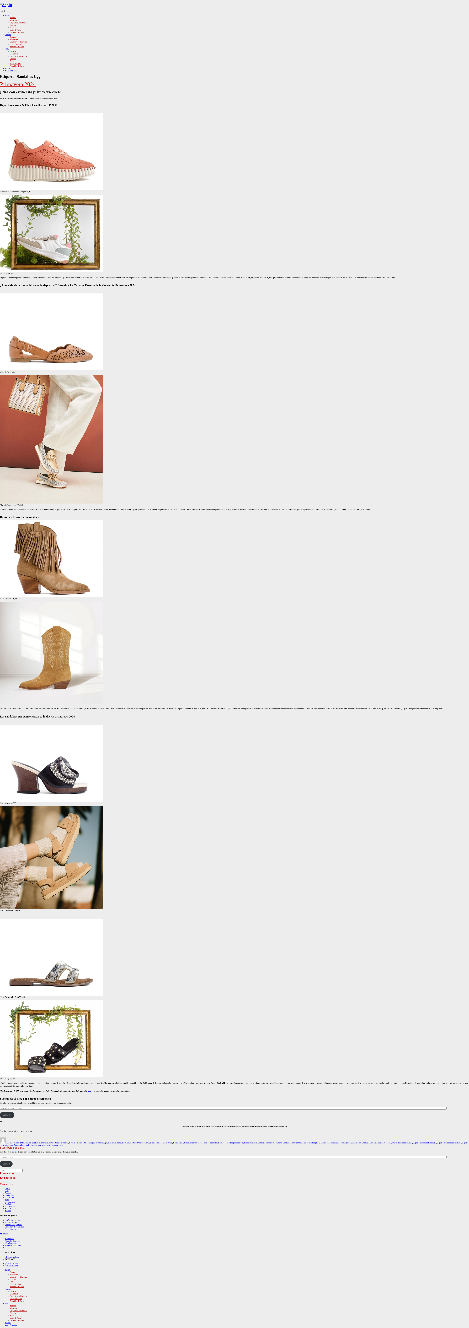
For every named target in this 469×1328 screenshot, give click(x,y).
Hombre (8, 35)
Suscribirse (7, 1115)
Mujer (7, 15)
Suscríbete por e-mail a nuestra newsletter (16, 1131)
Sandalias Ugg (355, 1143)
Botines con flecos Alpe (78, 1143)
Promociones (10, 1202)
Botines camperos (61, 1143)
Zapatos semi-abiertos (39, 1145)
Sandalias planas (250, 1143)
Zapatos (13, 18)
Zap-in (9, 1143)
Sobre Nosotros (11, 70)
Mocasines (14, 20)
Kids (7, 49)
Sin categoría (41, 1143)
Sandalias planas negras (316, 1143)
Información (9, 1197)
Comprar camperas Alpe (97, 1143)
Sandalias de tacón (191, 1143)
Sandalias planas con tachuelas (294, 1143)
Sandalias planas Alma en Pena (270, 1143)
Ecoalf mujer (167, 1143)
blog (89, 1091)
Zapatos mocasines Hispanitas (424, 1143)
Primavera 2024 (18, 84)
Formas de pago (11, 1222)
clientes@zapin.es (12, 1257)
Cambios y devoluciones (14, 1227)
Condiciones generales (13, 1225)
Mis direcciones (11, 1243)
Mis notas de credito (12, 1241)
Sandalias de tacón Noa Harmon (212, 1143)
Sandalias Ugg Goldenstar (372, 1143)
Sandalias (8, 1204)
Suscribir (6, 1164)
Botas (12, 27)
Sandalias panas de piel (234, 1143)
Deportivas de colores (140, 1143)
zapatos (8, 1211)
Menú (3, 11)
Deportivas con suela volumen (119, 1143)
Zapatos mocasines (405, 1143)
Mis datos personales (13, 1245)
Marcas (8, 68)
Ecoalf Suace (178, 1143)
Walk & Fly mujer (390, 1143)
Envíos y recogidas (12, 1220)
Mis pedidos (9, 1239)
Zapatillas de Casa (17, 32)
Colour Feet (9, 1195)
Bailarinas (49, 1143)
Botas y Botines (16, 44)
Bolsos (7, 1189)
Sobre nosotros (10, 1229)
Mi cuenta (4, 1234)
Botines (13, 25)
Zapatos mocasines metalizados (449, 1143)
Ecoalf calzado (155, 1143)
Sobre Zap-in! (10, 1208)
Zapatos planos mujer (22, 1145)
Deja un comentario (55, 1145)
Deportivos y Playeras (18, 22)
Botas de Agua (15, 30)
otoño (7, 1200)
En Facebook (8, 1177)
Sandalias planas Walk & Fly (338, 1143)
